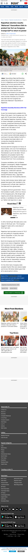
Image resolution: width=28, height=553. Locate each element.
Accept (13, 551)
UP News (3, 492)
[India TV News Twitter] (25, 0)
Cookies (4, 548)
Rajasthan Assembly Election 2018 (10, 284)
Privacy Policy (21, 534)
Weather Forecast (5, 435)
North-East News (5, 488)
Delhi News (3, 480)
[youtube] (13, 509)
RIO (15, 536)
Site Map (6, 534)
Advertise (3, 413)
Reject (21, 551)
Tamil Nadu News (5, 490)
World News (4, 447)
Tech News (3, 458)
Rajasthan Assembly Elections (16, 19)
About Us (3, 411)
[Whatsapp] (22, 74)
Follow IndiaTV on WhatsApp (13, 292)
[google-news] (20, 509)
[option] (14, 211)
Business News (4, 462)
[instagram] (9, 509)
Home (2, 6)
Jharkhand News (5, 484)
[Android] (21, 0)
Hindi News (3, 421)
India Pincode (4, 437)
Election (6, 19)
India (12, 6)
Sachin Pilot (5, 288)
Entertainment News (6, 454)
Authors (3, 426)
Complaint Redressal (6, 415)
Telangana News (18, 482)
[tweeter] (6, 509)
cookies (5, 551)
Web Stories (4, 428)
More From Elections (14, 309)
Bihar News (3, 478)
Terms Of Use (13, 534)
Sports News (4, 456)
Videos (7, 6)
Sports (21, 6)
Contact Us (3, 409)
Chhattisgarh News (5, 494)
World (16, 6)
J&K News (3, 498)
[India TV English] (15, 3)
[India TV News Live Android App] (7, 517)
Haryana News (4, 482)
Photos (2, 449)
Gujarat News (4, 496)
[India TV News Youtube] (26, 0)
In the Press (4, 417)
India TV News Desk (11, 33)
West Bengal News (18, 484)
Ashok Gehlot (13, 288)
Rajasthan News (18, 480)
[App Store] (19, 517)
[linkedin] (16, 509)
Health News (4, 464)
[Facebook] (2, 509)
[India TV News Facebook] (24, 0)
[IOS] (20, 0)
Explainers (3, 460)
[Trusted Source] (12, 74)
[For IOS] (19, 525)
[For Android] (7, 525)
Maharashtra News (18, 478)
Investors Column (5, 419)
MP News (3, 486)
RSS (19, 536)
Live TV (3, 424)
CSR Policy (10, 536)
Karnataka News (5, 501)
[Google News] (4, 74)
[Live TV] (25, 3)
